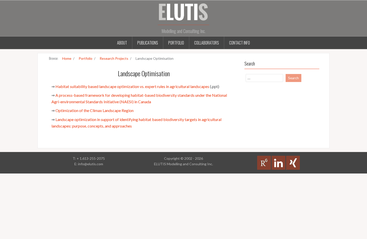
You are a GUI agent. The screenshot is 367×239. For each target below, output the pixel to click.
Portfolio (176, 43)
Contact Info (239, 43)
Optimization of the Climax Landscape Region (94, 110)
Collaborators (206, 43)
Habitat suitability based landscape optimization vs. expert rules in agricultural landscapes (132, 86)
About (122, 43)
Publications (147, 43)
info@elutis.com (90, 164)
